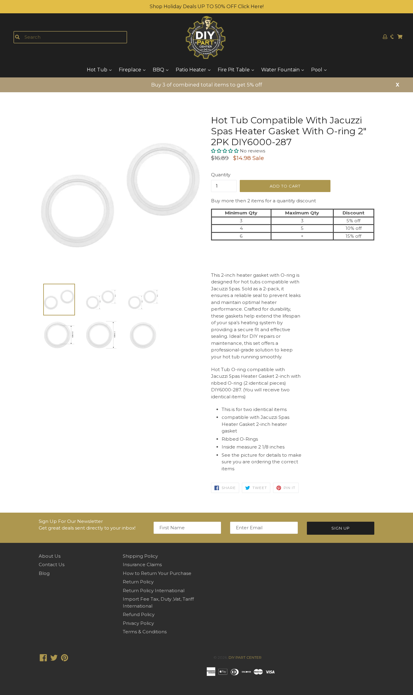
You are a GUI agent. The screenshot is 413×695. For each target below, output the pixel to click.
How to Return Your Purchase (157, 573)
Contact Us (51, 564)
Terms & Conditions (145, 632)
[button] (225, 151)
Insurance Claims (142, 564)
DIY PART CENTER (245, 657)
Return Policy (138, 582)
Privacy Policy (138, 623)
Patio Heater (191, 70)
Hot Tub (98, 70)
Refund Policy (138, 614)
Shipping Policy (140, 556)
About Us (49, 556)
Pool (317, 70)
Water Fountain (281, 70)
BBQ (159, 70)
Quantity (220, 175)
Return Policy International (153, 590)
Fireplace (130, 70)
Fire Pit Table (234, 70)
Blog (44, 573)
